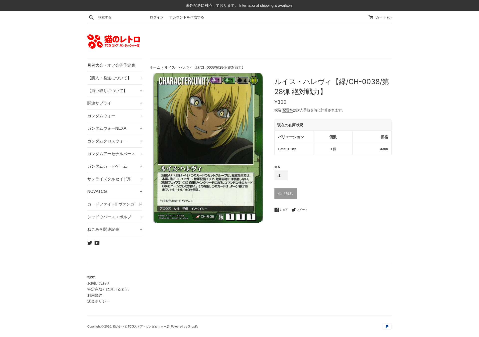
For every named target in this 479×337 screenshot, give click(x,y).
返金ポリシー (98, 301)
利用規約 (94, 295)
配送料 (287, 110)
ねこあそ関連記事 (114, 229)
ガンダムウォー (114, 116)
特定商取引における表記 (107, 289)
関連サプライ (114, 103)
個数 (277, 167)
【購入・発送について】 (114, 78)
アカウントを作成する (186, 17)
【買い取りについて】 (114, 91)
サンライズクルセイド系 (114, 179)
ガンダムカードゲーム (114, 166)
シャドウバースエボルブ (114, 217)
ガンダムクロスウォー (114, 141)
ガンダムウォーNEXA (114, 128)
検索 (91, 277)
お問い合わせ (98, 283)
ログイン (157, 17)
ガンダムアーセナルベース (114, 154)
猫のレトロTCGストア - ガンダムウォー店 (141, 326)
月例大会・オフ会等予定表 (111, 65)
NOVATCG (114, 191)
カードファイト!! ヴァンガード (114, 204)
